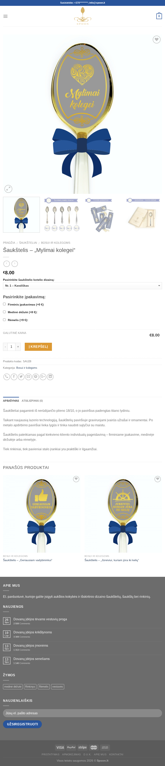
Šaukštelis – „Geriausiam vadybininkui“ (27, 560)
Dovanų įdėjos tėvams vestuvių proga (40, 619)
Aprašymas (11, 401)
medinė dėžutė (12, 686)
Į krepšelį (38, 346)
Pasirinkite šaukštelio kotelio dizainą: (29, 279)
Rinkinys (30, 686)
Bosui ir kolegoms (55, 242)
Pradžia (9, 242)
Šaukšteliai (28, 242)
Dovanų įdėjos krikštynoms (32, 632)
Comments (21, 623)
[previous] (11, 114)
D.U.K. (87, 754)
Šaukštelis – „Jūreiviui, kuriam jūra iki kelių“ (112, 560)
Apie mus (100, 754)
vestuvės (57, 686)
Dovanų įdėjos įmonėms (30, 645)
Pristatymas (51, 754)
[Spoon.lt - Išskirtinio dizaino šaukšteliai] (82, 16)
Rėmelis (43, 686)
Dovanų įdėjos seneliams (31, 659)
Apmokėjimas (71, 754)
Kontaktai (116, 754)
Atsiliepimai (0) (32, 401)
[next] (153, 114)
